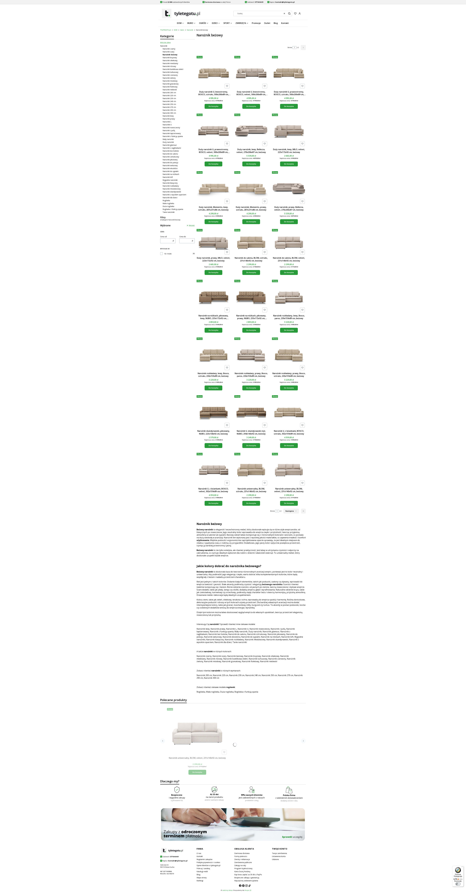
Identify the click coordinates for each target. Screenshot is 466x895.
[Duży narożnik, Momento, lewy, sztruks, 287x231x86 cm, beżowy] (213, 187)
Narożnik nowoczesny (171, 127)
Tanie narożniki (169, 212)
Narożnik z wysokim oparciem (174, 194)
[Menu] (462, 867)
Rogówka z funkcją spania (173, 209)
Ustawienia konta (279, 856)
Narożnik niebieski (170, 89)
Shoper (247, 890)
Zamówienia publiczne (243, 862)
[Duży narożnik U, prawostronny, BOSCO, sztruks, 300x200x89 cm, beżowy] (289, 72)
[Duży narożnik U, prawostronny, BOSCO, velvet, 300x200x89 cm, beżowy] (213, 130)
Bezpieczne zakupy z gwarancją (246, 877)
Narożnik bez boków (171, 151)
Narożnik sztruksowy (171, 157)
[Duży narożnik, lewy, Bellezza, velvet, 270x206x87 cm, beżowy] (251, 130)
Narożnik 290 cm (169, 110)
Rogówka (166, 200)
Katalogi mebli (202, 871)
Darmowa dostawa (242, 853)
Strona (289, 47)
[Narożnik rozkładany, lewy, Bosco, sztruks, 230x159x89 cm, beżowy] (213, 354)
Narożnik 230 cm (169, 98)
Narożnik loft (168, 177)
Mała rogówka (168, 203)
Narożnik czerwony (170, 75)
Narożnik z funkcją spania (173, 136)
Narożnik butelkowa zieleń (173, 69)
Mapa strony (202, 877)
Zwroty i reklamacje (242, 859)
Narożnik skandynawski (172, 192)
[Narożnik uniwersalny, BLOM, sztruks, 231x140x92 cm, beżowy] (251, 469)
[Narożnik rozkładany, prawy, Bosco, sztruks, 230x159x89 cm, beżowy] (289, 354)
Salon (182, 30)
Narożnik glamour (170, 145)
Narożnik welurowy (170, 165)
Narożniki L (167, 122)
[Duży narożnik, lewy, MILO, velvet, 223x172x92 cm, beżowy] (289, 130)
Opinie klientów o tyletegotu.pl (208, 865)
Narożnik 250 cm (169, 104)
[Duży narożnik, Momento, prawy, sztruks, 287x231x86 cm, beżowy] (251, 187)
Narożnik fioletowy (170, 87)
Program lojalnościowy (243, 868)
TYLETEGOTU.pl (165, 30)
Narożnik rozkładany (171, 186)
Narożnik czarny (169, 49)
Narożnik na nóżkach (171, 174)
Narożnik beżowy (235, 656)
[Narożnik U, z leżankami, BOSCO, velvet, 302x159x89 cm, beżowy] (213, 469)
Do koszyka (213, 106)
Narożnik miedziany (170, 63)
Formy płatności (240, 856)
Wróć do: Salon (165, 42)
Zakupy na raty (240, 865)
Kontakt (200, 856)
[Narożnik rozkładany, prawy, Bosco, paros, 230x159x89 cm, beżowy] (251, 354)
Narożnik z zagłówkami (172, 148)
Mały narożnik (168, 139)
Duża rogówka (168, 206)
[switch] (458, 883)
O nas (199, 853)
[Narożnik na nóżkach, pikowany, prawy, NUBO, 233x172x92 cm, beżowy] (251, 296)
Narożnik (190, 30)
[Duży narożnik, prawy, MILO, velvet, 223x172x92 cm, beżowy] (213, 242)
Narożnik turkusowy (170, 72)
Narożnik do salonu (170, 154)
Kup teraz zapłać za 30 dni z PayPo (248, 874)
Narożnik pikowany (170, 159)
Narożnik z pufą (169, 130)
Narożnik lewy (168, 116)
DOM (175, 30)
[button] (289, 13)
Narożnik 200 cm (169, 92)
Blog (198, 874)
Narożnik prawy (169, 119)
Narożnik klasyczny (170, 183)
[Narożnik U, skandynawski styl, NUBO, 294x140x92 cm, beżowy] (251, 411)
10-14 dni (167, 254)
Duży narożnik (168, 142)
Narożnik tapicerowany (172, 133)
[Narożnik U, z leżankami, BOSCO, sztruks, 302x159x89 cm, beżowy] (289, 411)
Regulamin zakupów (204, 859)
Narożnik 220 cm (169, 95)
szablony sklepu (227, 890)
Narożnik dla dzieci (170, 197)
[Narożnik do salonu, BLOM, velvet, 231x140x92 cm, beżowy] (289, 242)
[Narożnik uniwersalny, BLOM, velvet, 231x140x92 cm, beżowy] (289, 469)
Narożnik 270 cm (169, 107)
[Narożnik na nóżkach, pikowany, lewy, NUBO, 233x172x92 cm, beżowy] (213, 296)
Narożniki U (167, 124)
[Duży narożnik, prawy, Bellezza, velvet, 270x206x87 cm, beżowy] (289, 187)
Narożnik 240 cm (169, 101)
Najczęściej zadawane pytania (246, 880)
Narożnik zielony (169, 78)
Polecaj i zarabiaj (203, 868)
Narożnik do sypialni (170, 171)
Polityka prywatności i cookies (208, 862)
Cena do (182, 236)
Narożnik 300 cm (169, 113)
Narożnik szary (168, 52)
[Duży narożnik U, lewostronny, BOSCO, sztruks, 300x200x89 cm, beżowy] (213, 72)
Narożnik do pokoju (170, 162)
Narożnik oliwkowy (170, 60)
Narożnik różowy (169, 66)
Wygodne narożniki (170, 180)
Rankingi (200, 880)
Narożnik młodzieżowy (172, 189)
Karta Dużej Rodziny (242, 871)
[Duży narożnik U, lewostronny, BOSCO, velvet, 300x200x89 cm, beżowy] (251, 72)
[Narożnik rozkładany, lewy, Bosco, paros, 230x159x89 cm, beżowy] (289, 296)
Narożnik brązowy (170, 57)
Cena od (163, 236)
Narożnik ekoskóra (170, 168)
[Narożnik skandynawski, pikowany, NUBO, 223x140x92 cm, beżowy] (213, 411)
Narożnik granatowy (171, 84)
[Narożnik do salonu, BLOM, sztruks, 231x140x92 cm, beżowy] (251, 242)
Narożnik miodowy (170, 81)
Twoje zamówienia (279, 853)
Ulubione (275, 859)
